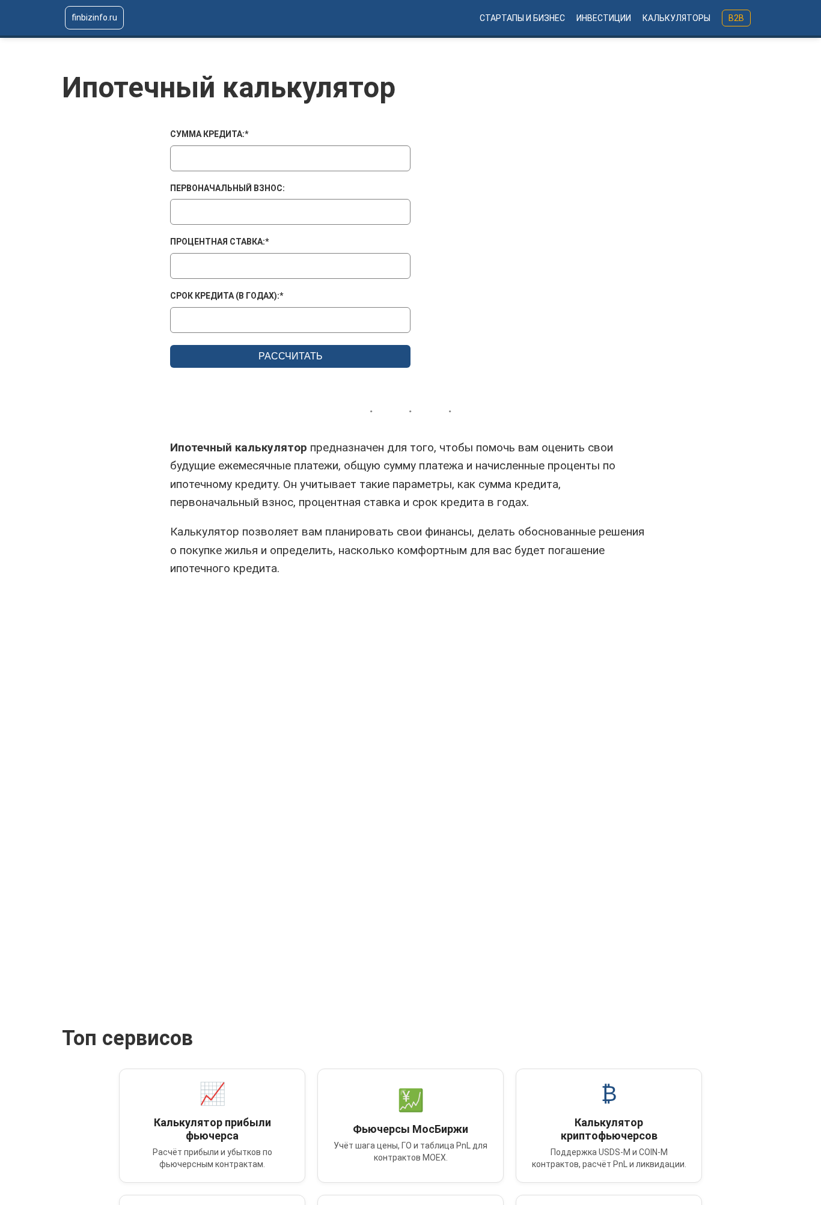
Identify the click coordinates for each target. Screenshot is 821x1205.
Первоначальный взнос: (227, 188)
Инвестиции (603, 18)
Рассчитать (290, 356)
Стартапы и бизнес (522, 18)
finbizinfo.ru (94, 17)
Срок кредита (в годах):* (226, 295)
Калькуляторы (676, 18)
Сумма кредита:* (209, 134)
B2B (736, 18)
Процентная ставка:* (219, 241)
